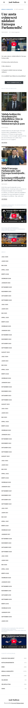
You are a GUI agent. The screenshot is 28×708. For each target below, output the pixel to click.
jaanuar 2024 (5, 382)
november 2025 (6, 291)
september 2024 (6, 347)
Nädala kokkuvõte (7, 9)
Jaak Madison (14, 2)
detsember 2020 (6, 538)
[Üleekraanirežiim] (24, 221)
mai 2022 (4, 469)
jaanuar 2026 (5, 282)
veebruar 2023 (6, 430)
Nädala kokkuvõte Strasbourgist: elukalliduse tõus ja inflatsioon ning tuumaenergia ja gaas (13, 119)
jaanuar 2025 (5, 330)
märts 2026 (5, 274)
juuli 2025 (4, 304)
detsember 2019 (6, 586)
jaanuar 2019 (5, 612)
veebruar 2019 (6, 608)
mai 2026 (4, 265)
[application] (14, 216)
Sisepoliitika (5, 675)
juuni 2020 (4, 560)
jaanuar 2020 (5, 582)
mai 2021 (4, 517)
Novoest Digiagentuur (17, 703)
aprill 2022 (5, 473)
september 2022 (6, 452)
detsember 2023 (6, 386)
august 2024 (5, 352)
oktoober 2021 (6, 499)
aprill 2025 (5, 317)
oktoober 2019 (6, 595)
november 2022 (6, 443)
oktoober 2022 (6, 447)
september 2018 (6, 616)
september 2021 (6, 504)
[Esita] (3, 221)
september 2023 (6, 400)
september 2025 (6, 300)
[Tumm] (22, 221)
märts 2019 (5, 603)
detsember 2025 (6, 287)
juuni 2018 (4, 621)
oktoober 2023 (6, 395)
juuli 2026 (4, 256)
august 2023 (5, 404)
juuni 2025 (4, 308)
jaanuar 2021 (5, 534)
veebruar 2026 (6, 278)
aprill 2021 (5, 521)
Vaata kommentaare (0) (14, 82)
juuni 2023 (4, 413)
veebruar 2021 (6, 530)
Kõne (3, 667)
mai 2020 (4, 564)
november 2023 (6, 391)
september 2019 (6, 599)
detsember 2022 (6, 439)
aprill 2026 (5, 269)
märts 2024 (5, 373)
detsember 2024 (6, 334)
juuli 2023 (4, 408)
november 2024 (6, 339)
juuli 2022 (4, 460)
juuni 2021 (4, 512)
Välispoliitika (6, 684)
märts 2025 (5, 321)
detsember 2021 (6, 491)
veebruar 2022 (6, 482)
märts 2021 (5, 525)
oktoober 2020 (6, 547)
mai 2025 (4, 313)
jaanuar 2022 (5, 486)
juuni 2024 (4, 360)
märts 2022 (5, 478)
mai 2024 (4, 365)
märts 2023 (5, 426)
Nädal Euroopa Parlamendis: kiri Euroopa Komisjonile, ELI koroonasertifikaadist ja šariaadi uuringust (13, 174)
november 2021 (6, 495)
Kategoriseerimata (7, 662)
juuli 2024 (4, 356)
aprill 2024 (5, 369)
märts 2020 (5, 573)
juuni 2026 (4, 261)
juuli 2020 (4, 556)
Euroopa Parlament (7, 658)
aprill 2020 (5, 569)
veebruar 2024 (6, 378)
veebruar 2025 (6, 326)
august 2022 (5, 456)
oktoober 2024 (6, 343)
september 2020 (6, 551)
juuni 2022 (4, 465)
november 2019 (6, 590)
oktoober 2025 (6, 295)
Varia (3, 688)
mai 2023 (4, 417)
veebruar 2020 (6, 577)
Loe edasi (4, 142)
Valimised (4, 680)
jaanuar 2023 (5, 434)
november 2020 (6, 543)
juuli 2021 (4, 508)
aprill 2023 (5, 421)
